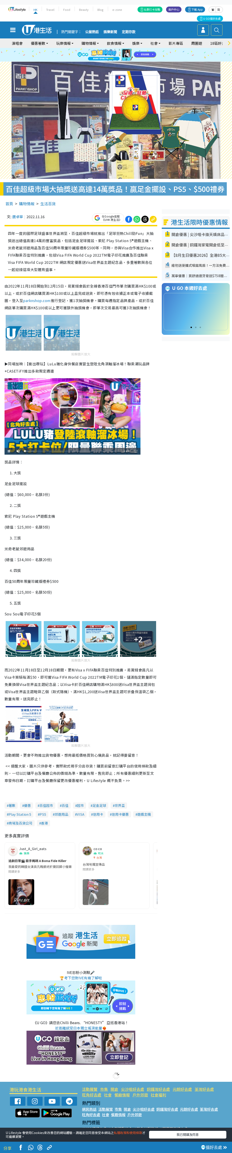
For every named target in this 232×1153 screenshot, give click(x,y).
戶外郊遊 (140, 1095)
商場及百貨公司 (20, 823)
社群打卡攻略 (152, 9)
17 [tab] (126, 60)
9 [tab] (115, 55)
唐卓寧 (17, 216)
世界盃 (120, 805)
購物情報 (26, 203)
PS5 (43, 814)
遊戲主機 (144, 814)
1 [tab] (106, 49)
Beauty (84, 9)
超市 (80, 805)
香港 (44, 823)
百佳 (65, 805)
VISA (80, 814)
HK (35, 9)
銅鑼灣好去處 (158, 1089)
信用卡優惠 (120, 814)
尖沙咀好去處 (132, 1089)
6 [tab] (128, 49)
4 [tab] (119, 49)
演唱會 (17, 43)
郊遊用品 (61, 814)
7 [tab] (106, 55)
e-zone (117, 9)
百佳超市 (46, 805)
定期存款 (128, 32)
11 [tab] (124, 55)
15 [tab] (117, 60)
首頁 (9, 203)
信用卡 (98, 814)
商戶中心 (173, 9)
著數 (12, 805)
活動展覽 (89, 1089)
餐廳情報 (122, 1095)
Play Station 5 (20, 814)
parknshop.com (37, 300)
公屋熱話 (92, 32)
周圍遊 (196, 43)
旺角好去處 (91, 1095)
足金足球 (99, 805)
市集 (104, 1089)
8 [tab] (110, 55)
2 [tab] (110, 49)
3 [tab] (115, 49)
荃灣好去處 (204, 1089)
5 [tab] (124, 49)
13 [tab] (108, 60)
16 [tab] (121, 60)
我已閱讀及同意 (187, 1134)
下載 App (197, 9)
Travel (50, 9)
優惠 (27, 805)
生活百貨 (48, 203)
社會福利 (158, 1095)
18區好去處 (219, 43)
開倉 (114, 1089)
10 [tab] (119, 55)
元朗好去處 (182, 1089)
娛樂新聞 (110, 32)
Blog (100, 9)
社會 (108, 1095)
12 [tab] (128, 55)
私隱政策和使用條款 (128, 1132)
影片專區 (176, 43)
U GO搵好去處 (212, 18)
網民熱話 (89, 1109)
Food (66, 9)
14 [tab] (112, 60)
